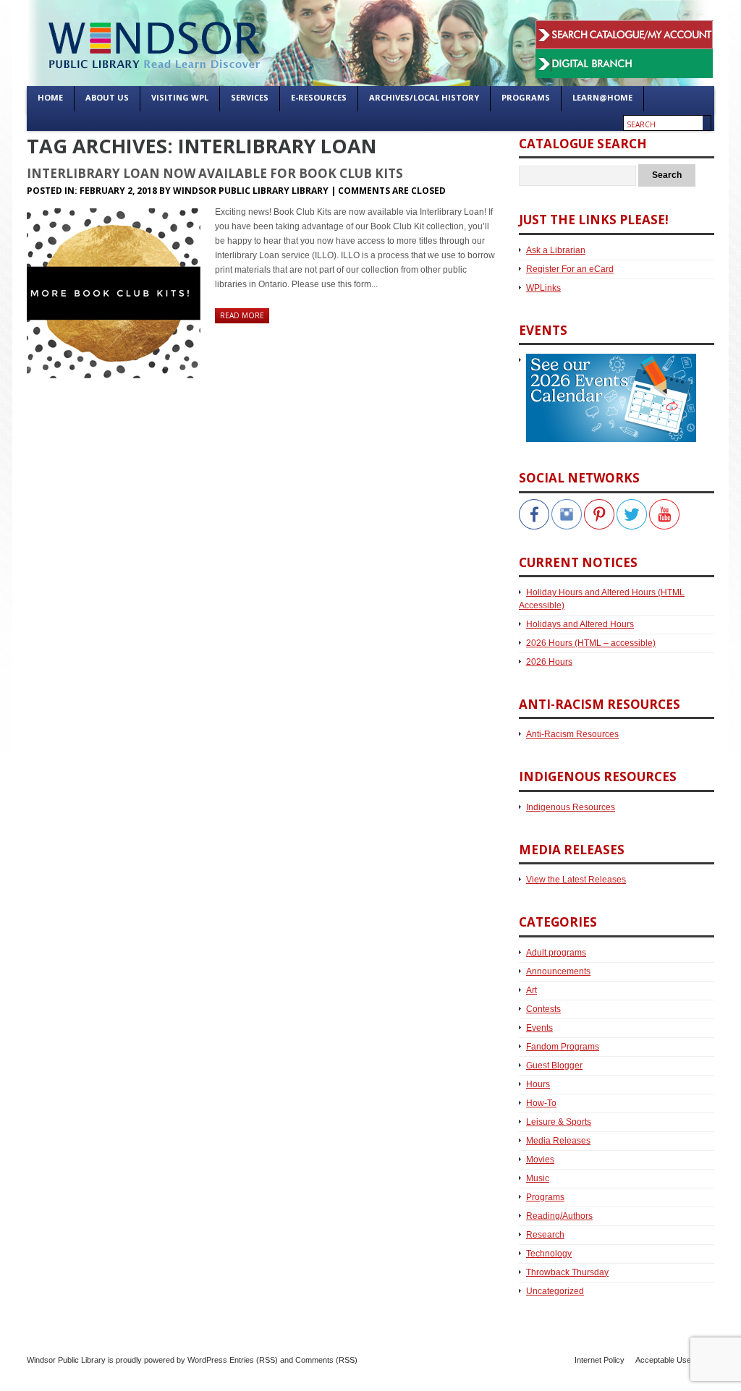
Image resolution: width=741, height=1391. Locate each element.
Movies (540, 1159)
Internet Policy (599, 1360)
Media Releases (558, 1141)
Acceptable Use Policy (674, 1360)
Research (545, 1235)
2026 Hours (549, 662)
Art (531, 990)
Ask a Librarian (555, 250)
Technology (549, 1254)
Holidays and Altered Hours (580, 624)
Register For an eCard (570, 269)
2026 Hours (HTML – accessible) (591, 643)
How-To (541, 1103)
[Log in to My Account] (624, 27)
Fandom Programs (562, 1047)
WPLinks (543, 288)
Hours (538, 1084)
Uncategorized (555, 1291)
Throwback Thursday (567, 1272)
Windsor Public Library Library (251, 190)
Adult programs (556, 953)
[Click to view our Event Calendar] (607, 360)
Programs (545, 1197)
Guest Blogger (554, 1065)
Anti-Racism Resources (572, 734)
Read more (242, 315)
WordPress (207, 1360)
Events (539, 1028)
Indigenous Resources (570, 807)
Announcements (558, 971)
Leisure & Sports (558, 1122)
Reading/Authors (559, 1216)
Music (537, 1178)
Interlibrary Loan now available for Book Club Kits (215, 173)
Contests (543, 1009)
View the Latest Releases (576, 880)
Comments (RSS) (326, 1360)
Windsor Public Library (66, 1360)
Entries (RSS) (253, 1360)
